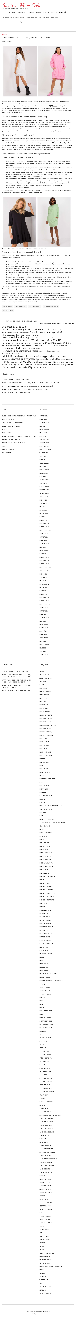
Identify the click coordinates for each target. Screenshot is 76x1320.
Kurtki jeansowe (45, 920)
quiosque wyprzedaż (65, 359)
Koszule (4, 34)
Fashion (42, 802)
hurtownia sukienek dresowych (48, 172)
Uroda (41, 1270)
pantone (42, 997)
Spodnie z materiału (46, 1091)
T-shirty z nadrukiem (46, 1223)
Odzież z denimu (45, 994)
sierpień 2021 (43, 611)
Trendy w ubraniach (46, 1253)
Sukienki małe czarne (46, 1132)
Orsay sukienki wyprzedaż (23, 359)
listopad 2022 (44, 564)
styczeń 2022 (44, 594)
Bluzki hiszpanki (44, 711)
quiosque (40, 359)
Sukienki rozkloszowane (48, 1159)
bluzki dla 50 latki (56, 330)
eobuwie (42, 799)
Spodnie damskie (45, 1071)
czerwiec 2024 (44, 503)
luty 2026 (42, 436)
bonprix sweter (24, 332)
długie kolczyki (43, 170)
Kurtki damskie (44, 917)
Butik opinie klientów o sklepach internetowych (19, 416)
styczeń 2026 (44, 439)
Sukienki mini (43, 1142)
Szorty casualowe (46, 1202)
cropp (41, 775)
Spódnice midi (44, 1061)
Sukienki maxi (44, 1135)
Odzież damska (44, 987)
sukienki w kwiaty (45, 1162)
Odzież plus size (44, 991)
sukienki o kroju (8, 310)
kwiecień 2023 (44, 550)
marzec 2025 (43, 473)
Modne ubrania (44, 977)
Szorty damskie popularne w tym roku (16, 393)
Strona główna (8, 449)
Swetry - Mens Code (21, 5)
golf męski (43, 812)
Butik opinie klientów (59, 12)
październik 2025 (45, 449)
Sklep (4, 446)
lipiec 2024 (43, 500)
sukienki (10, 138)
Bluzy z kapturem (45, 755)
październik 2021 (45, 604)
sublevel (42, 1098)
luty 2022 (42, 591)
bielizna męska (44, 695)
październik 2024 (45, 490)
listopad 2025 (44, 446)
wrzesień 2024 (44, 493)
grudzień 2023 (44, 523)
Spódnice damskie (45, 1054)
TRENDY (41, 1246)
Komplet (42, 880)
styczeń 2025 (44, 480)
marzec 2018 (43, 648)
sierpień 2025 (43, 456)
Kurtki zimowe (44, 937)
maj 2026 (42, 426)
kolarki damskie (45, 846)
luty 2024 (42, 517)
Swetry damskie (9, 12)
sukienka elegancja (44, 362)
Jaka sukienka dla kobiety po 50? (18, 340)
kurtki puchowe (45, 930)
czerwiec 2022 (44, 577)
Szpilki (41, 1212)
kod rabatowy (44, 843)
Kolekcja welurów (46, 863)
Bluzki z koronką (45, 732)
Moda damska (22, 12)
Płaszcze (42, 1007)
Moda (19, 27)
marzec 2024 (43, 513)
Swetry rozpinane (45, 1192)
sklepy (41, 1044)
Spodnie (42, 1065)
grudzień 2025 (44, 443)
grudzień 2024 (44, 483)
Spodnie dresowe (45, 1075)
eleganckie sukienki (46, 796)
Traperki (42, 1243)
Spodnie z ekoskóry (46, 1088)
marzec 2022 (43, 587)
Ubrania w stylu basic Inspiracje (50, 1266)
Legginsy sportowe (46, 943)
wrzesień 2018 (44, 628)
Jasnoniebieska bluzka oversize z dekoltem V (55, 323)
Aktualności (43, 681)
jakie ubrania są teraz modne (14, 17)
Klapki (41, 839)
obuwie (42, 984)
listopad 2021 (44, 601)
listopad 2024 (44, 486)
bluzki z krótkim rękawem (10, 332)
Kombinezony (44, 873)
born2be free (43, 762)
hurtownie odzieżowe (47, 819)
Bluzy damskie (67, 22)
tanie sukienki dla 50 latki (46, 365)
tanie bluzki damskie (26, 364)
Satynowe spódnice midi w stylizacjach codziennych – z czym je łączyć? (27, 386)
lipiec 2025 (43, 459)
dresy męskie (43, 789)
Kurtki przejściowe (46, 927)
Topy (41, 1233)
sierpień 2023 (43, 537)
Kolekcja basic (44, 849)
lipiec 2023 (43, 540)
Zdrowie (42, 1290)
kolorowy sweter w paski (47, 345)
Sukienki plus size (45, 1155)
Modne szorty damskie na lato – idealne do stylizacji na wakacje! (25, 389)
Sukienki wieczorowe (46, 1165)
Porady (42, 1014)
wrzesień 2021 (44, 607)
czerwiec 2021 (44, 618)
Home (41, 816)
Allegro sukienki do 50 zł (14, 327)
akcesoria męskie (45, 678)
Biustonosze (43, 698)
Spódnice (42, 1048)
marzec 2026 (43, 433)
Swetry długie (44, 1182)
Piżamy (41, 1004)
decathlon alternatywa (48, 779)
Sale (40, 1034)
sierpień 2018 (43, 631)
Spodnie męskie (44, 1085)
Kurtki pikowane (45, 923)
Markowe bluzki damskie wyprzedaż (20, 351)
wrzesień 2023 (44, 533)
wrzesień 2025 (44, 453)
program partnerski (46, 1024)
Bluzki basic (43, 705)
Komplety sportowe (46, 900)
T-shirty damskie (45, 1216)
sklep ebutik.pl (29, 361)
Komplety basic (44, 883)
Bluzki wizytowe (45, 722)
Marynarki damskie (46, 954)
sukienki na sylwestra (47, 1152)
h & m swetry (41, 338)
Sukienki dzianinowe (46, 1118)
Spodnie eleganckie (46, 1078)
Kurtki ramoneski (45, 933)
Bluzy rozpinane (45, 752)
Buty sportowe (44, 772)
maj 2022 (42, 581)
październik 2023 (45, 530)
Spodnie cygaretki (45, 1068)
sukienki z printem (45, 1172)
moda (41, 957)
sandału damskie (45, 1038)
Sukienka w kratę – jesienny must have (15, 379)
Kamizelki (42, 829)
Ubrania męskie (44, 1263)
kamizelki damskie (45, 833)
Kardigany (43, 836)
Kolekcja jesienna (45, 853)
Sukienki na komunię (46, 1149)
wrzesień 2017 (44, 655)
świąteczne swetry (47, 367)
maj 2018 (42, 641)
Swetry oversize (45, 1189)
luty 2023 (42, 554)
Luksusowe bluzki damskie (16, 348)
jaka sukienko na (20, 306)
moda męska (43, 967)
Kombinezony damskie (47, 876)
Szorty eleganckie (45, 1209)
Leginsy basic (43, 947)
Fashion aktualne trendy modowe (51, 806)
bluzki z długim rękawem (48, 725)
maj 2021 (42, 621)
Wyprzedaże (43, 1280)
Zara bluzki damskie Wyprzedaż (22, 367)
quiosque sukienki (51, 359)
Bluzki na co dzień (45, 718)
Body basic (43, 759)
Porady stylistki (45, 1017)
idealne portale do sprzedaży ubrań (52, 822)
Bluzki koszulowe (45, 715)
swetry (31, 12)
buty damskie (44, 769)
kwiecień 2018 (44, 644)
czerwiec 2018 (44, 638)
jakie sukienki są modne (51, 306)
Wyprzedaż (43, 1276)
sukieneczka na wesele (47, 1102)
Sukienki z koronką (46, 1169)
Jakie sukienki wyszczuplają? (57, 343)
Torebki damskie (45, 1239)
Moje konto (6, 433)
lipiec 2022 (43, 574)
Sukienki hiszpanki (45, 1125)
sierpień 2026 (43, 416)
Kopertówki (43, 903)
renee (5, 361)
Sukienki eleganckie (46, 1122)
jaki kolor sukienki (34, 306)
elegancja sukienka (8, 335)
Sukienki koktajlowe (46, 1128)
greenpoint (36, 335)
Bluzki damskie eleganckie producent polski (26, 329)
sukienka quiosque (58, 362)
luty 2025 (42, 476)
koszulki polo (44, 913)
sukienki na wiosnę (9, 365)
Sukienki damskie (45, 1112)
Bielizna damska (45, 691)
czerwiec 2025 (44, 463)
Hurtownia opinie (42, 12)
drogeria (42, 792)
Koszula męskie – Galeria (10, 426)
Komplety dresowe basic (48, 893)
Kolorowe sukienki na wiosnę (29, 345)
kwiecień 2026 (44, 429)
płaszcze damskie (45, 1011)
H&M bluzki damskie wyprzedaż (19, 337)
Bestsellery (43, 688)
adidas (41, 671)
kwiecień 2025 (44, 470)
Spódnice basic (44, 1051)
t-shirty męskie (44, 1219)
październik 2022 (45, 567)
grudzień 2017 (44, 651)
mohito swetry (60, 356)
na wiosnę (6, 359)
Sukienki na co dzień (46, 1145)
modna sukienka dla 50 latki (49, 351)
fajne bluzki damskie (24, 335)
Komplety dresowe (46, 890)
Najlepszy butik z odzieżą (12, 22)
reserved (42, 1031)
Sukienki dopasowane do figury (50, 1115)
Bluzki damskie (54, 22)
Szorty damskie (44, 1206)
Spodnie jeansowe (45, 1081)
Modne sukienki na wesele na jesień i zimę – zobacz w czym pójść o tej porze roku (30, 383)
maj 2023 (42, 547)
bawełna (54, 106)
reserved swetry (14, 362)
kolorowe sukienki (9, 346)
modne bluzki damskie (11, 353)
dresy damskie (44, 785)
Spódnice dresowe (45, 1058)
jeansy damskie (44, 826)
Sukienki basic (44, 1108)
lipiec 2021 (43, 614)
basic (9, 108)
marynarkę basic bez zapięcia (20, 181)
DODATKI (42, 782)
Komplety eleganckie (46, 896)
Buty (41, 765)
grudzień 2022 (44, 560)
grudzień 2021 (44, 597)
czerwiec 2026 (44, 422)
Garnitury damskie (46, 809)
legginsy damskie (45, 940)
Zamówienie (6, 453)
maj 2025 (42, 466)
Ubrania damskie (45, 1260)
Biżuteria (42, 701)
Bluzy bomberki (44, 742)
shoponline (43, 1041)
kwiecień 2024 (44, 510)
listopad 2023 (44, 527)
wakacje (42, 1273)
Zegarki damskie (45, 1293)
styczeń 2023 (44, 557)
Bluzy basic (43, 738)
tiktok (41, 1226)
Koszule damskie (9, 27)
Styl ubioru (43, 1095)
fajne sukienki (7, 306)
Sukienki (42, 1105)
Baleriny (42, 685)
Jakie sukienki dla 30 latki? (48, 340)
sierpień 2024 (43, 496)
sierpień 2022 (43, 570)
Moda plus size (44, 970)
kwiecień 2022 (44, 584)
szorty (42, 1196)
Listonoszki (43, 950)
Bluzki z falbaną (45, 728)
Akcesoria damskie (46, 674)
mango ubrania (35, 348)
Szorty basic (43, 1199)
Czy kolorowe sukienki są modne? (46, 332)
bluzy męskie (43, 748)
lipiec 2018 (43, 634)
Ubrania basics (44, 1256)
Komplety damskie (45, 886)
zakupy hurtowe (45, 1286)
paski (41, 1001)
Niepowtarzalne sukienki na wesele (51, 980)
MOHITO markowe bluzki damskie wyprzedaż (28, 356)
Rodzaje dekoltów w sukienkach (35, 22)
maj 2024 (42, 507)
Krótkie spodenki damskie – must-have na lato (21, 321)
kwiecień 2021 (44, 624)
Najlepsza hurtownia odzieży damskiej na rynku (44, 17)
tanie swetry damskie (64, 365)
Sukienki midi (43, 1139)
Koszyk (4, 429)
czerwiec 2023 (44, 544)
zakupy (41, 1283)
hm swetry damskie (51, 338)
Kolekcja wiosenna (46, 866)
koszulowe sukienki (61, 346)
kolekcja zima (44, 870)
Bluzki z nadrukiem (46, 735)
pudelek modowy (45, 1028)
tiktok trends (44, 1229)
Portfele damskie (45, 1021)
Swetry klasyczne (45, 1186)
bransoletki (51, 170)
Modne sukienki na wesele (48, 974)
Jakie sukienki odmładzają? (15, 343)
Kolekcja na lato (45, 859)
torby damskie (44, 1236)
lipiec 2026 (43, 419)
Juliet (32, 1314)
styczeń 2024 (44, 520)
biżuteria (59, 126)
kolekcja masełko (45, 856)
